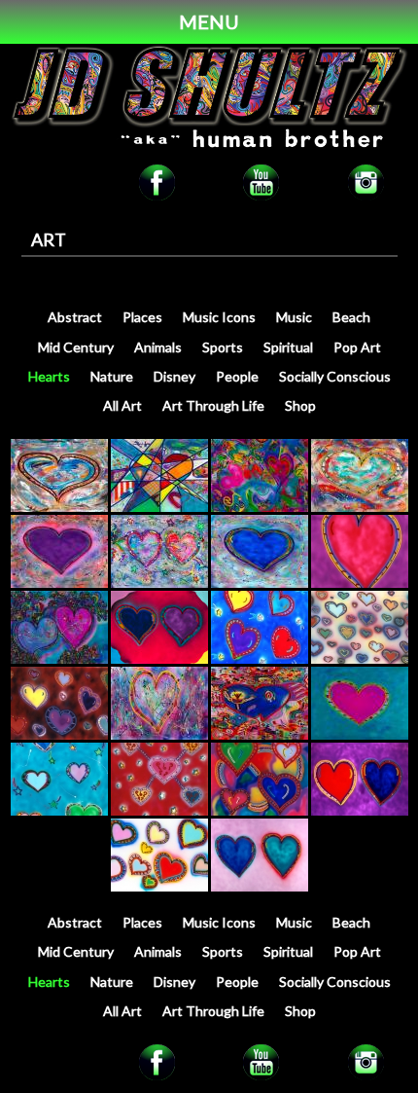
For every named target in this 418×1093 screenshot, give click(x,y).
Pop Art (357, 347)
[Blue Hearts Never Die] (259, 581)
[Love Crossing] (159, 505)
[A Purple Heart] (59, 581)
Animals (158, 347)
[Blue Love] (59, 505)
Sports (222, 347)
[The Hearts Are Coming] (359, 657)
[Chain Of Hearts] (159, 809)
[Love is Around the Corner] (159, 657)
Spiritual (288, 347)
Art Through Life (213, 405)
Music (294, 317)
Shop (300, 405)
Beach (351, 317)
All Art (122, 405)
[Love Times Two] (259, 885)
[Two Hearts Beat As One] (359, 809)
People (237, 376)
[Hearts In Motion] (259, 505)
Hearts (49, 376)
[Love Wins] (159, 581)
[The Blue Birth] (259, 733)
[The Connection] (59, 657)
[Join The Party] (159, 885)
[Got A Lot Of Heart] (59, 733)
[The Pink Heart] (359, 733)
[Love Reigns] (359, 505)
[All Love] (359, 581)
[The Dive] (59, 809)
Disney (174, 376)
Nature (111, 376)
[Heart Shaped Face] (259, 809)
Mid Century (76, 347)
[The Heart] (159, 733)
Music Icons (219, 317)
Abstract (75, 317)
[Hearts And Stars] (259, 657)
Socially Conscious (335, 376)
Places (142, 317)
